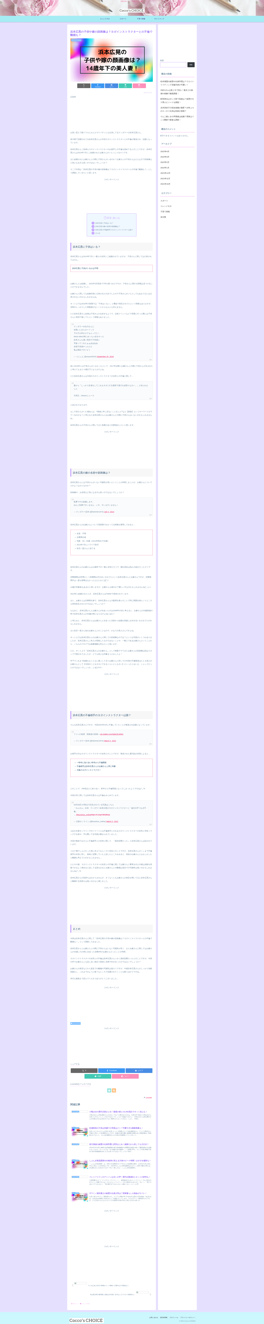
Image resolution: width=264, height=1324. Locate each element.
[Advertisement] (111, 113)
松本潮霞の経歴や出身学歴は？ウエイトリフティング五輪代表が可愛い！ (177, 83)
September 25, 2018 (105, 357)
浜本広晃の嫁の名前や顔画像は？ (107, 226)
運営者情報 (163, 1317)
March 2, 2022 (110, 741)
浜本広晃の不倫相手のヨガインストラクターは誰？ (114, 230)
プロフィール (174, 1317)
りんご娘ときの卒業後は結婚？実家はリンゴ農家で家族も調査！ (177, 118)
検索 (162, 60)
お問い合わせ (153, 1317)
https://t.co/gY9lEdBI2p (100, 815)
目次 (109, 217)
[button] (139, 85)
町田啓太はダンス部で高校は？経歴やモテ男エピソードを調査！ (177, 100)
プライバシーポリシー (187, 1317)
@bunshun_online (83, 815)
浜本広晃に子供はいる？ (104, 223)
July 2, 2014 (109, 512)
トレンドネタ (76, 1023)
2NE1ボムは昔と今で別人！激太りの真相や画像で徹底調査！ (176, 92)
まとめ (97, 233)
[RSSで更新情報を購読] (114, 1090)
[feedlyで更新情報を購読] (109, 1090)
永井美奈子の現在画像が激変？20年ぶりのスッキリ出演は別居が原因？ (177, 109)
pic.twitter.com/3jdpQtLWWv (111, 734)
